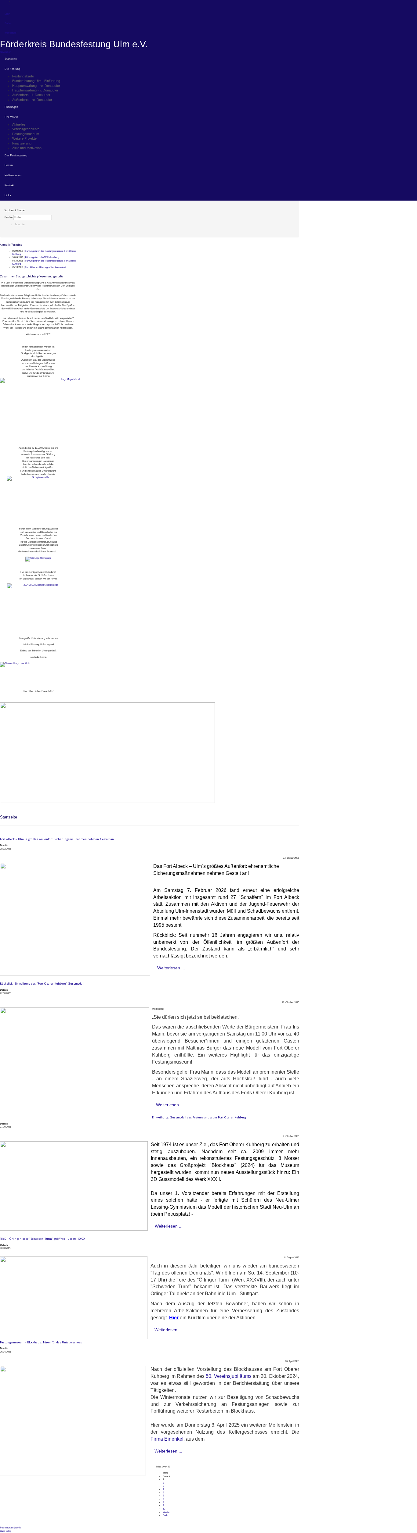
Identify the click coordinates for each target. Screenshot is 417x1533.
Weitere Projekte (24, 138)
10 (164, 1508)
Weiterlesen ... (171, 967)
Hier (174, 1317)
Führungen (11, 107)
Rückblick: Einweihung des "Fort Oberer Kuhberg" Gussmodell (42, 983)
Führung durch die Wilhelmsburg (42, 257)
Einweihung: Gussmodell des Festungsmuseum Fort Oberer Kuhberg (199, 1117)
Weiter (166, 1512)
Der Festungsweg (16, 155)
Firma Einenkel (166, 1439)
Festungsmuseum (25, 134)
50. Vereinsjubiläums (228, 1376)
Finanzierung (21, 143)
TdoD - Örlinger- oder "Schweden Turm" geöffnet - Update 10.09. (42, 1238)
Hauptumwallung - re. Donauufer (36, 85)
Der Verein (11, 117)
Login (7, 13)
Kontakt (9, 185)
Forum (9, 165)
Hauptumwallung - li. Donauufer (35, 90)
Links (8, 195)
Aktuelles (19, 124)
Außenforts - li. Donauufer (31, 95)
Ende (165, 1515)
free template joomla (10, 1527)
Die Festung (12, 68)
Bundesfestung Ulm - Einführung (36, 81)
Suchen (9, 217)
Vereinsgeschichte (25, 129)
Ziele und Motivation (27, 148)
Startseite (11, 58)
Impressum (10, 32)
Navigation (5, 52)
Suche (8, 23)
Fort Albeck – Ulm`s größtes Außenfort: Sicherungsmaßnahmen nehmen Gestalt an (57, 839)
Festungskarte (23, 76)
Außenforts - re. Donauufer (32, 100)
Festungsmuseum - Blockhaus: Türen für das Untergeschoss (41, 1342)
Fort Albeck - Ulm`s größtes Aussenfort (45, 267)
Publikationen (13, 175)
